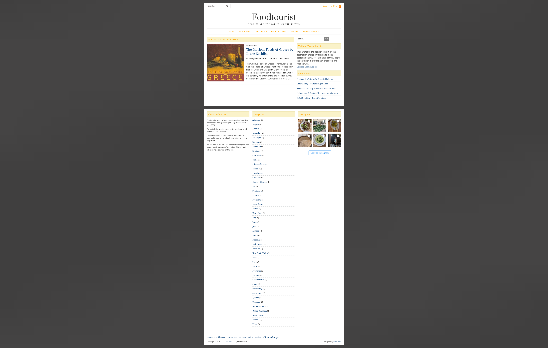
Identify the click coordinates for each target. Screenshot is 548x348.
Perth (254, 266)
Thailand (256, 302)
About (325, 6)
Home (231, 31)
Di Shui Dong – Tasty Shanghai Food (312, 84)
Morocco (256, 249)
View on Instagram (320, 153)
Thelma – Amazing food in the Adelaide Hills (316, 88)
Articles (334, 6)
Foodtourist (274, 17)
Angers (255, 124)
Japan (255, 222)
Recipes (275, 31)
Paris (254, 262)
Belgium (256, 142)
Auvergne (256, 138)
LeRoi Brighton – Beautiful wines (311, 98)
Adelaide (256, 120)
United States (257, 315)
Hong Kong (257, 213)
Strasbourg (257, 289)
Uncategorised (258, 306)
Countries (259, 31)
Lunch (255, 235)
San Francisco (258, 280)
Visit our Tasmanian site (307, 67)
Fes (253, 186)
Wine (285, 31)
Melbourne (257, 244)
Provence (256, 271)
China (254, 160)
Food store (257, 191)
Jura (254, 226)
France (255, 195)
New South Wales (260, 253)
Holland (256, 209)
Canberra (256, 155)
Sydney (255, 297)
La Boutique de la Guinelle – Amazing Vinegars (317, 93)
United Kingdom (259, 311)
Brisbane (256, 151)
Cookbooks (244, 31)
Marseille (256, 240)
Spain (254, 284)
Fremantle (257, 200)
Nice (254, 257)
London (255, 231)
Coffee (294, 31)
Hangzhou (257, 204)
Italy (254, 218)
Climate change (311, 31)
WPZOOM (337, 342)
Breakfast (256, 147)
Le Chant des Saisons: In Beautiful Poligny (315, 79)
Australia (256, 133)
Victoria (255, 320)
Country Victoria (259, 182)
